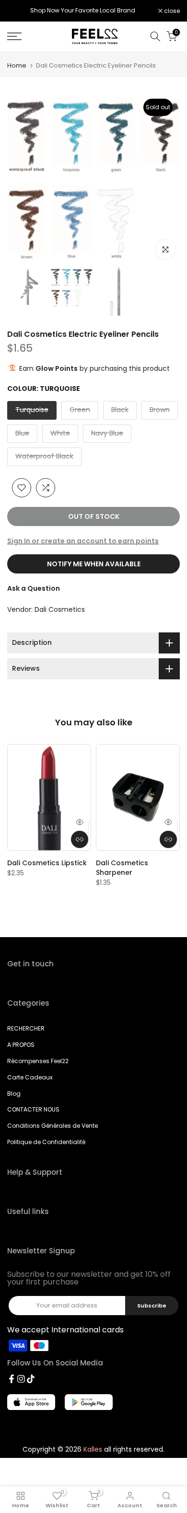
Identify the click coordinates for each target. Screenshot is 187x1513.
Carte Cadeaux (30, 1077)
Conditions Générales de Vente (52, 1126)
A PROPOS (21, 1045)
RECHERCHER (26, 1028)
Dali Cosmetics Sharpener (122, 867)
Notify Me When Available (93, 564)
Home (16, 65)
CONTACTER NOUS (33, 1109)
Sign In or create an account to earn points (83, 541)
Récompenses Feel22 (38, 1061)
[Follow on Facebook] (11, 1379)
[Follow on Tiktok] (30, 1379)
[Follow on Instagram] (21, 1379)
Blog (14, 1093)
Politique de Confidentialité (46, 1142)
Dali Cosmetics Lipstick (47, 863)
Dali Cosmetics (60, 609)
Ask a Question (33, 588)
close (171, 11)
